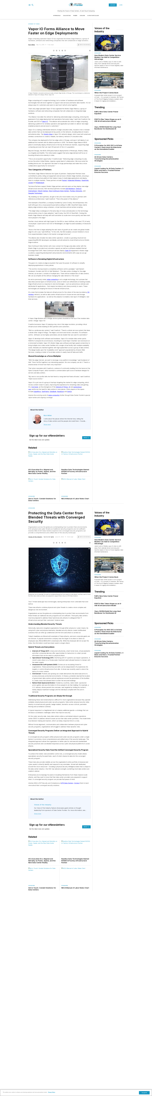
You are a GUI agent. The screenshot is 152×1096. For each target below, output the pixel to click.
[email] (65, 50)
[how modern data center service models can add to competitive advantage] (109, 43)
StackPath (85, 180)
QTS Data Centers (67, 783)
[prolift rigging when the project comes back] (109, 80)
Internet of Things (34, 24)
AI (69, 387)
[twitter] (59, 50)
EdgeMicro (37, 391)
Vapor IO (45, 121)
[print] (90, 50)
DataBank (53, 391)
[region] (76, 1093)
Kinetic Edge (48, 134)
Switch (69, 391)
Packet (64, 180)
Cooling (82, 15)
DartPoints (45, 391)
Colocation (67, 15)
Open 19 (68, 250)
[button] (29, 5)
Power (75, 15)
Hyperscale (57, 15)
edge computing (52, 279)
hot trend (35, 387)
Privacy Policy (51, 1092)
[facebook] (54, 50)
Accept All (144, 1092)
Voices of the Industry (35, 537)
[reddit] (62, 50)
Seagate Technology (35, 193)
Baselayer (60, 391)
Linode (30, 183)
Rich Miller (31, 44)
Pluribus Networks (76, 191)
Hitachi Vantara (43, 191)
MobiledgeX (40, 183)
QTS (52, 537)
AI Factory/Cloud (93, 15)
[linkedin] (56, 50)
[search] (32, 5)
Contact (77, 783)
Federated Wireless (74, 180)
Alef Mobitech (70, 188)
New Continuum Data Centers (59, 191)
